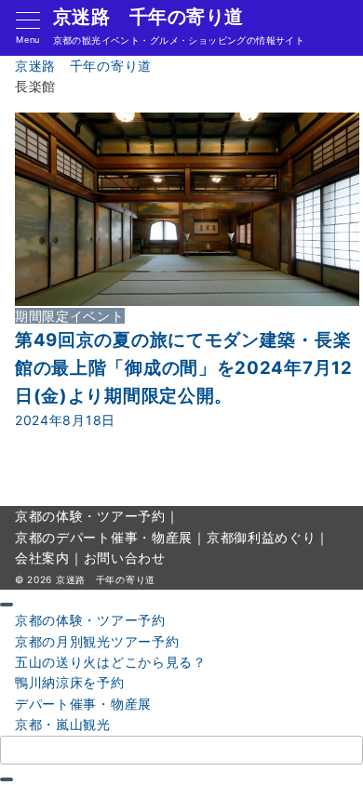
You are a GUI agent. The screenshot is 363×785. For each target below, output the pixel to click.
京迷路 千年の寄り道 (148, 16)
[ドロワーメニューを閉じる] (6, 604)
